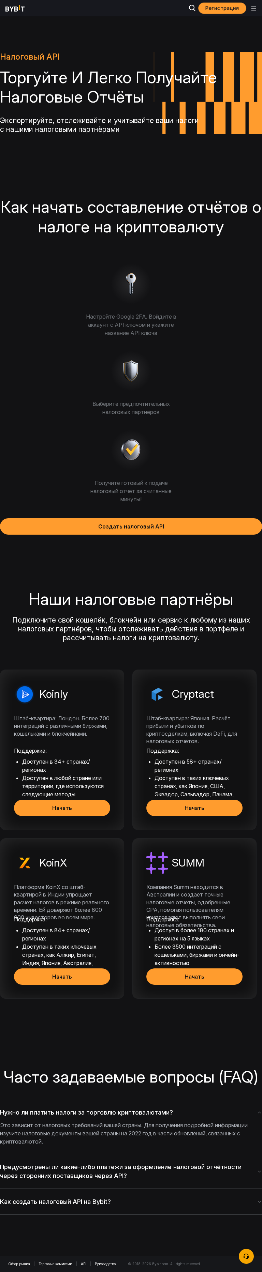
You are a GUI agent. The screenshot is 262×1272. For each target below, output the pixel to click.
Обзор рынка (19, 1264)
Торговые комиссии (55, 1264)
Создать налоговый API (131, 526)
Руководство (105, 1264)
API (83, 1264)
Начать (62, 807)
